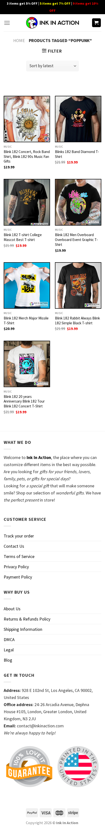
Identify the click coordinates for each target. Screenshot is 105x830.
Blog (8, 660)
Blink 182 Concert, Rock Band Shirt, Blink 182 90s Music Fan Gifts (27, 156)
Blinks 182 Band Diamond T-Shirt (77, 154)
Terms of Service (19, 556)
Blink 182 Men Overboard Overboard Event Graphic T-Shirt (76, 239)
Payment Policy (18, 577)
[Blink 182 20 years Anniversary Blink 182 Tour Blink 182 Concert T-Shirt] (27, 364)
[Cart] (96, 22)
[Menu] (7, 22)
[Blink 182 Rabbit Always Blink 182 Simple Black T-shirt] (78, 285)
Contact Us (14, 546)
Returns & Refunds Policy (27, 619)
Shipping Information (23, 629)
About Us (12, 609)
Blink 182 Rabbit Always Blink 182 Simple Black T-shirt (77, 320)
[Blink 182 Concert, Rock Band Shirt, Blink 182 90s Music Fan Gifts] (27, 119)
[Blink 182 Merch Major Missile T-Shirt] (27, 285)
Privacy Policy (16, 566)
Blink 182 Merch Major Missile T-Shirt (26, 320)
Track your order (19, 536)
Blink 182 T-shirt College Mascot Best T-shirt (23, 237)
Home (19, 40)
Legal (9, 650)
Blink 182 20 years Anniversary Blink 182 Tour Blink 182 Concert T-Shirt (24, 401)
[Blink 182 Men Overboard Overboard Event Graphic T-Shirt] (78, 202)
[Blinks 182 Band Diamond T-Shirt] (78, 119)
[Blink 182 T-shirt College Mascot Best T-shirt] (27, 202)
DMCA (9, 639)
